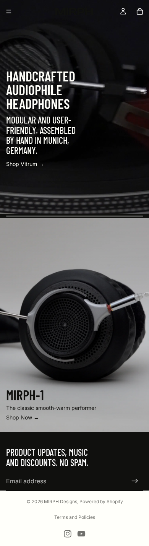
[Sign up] (135, 481)
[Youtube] (81, 533)
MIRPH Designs (60, 501)
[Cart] (139, 11)
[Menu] (9, 11)
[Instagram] (67, 533)
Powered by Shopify (101, 501)
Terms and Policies (74, 517)
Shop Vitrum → (25, 164)
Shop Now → (22, 417)
